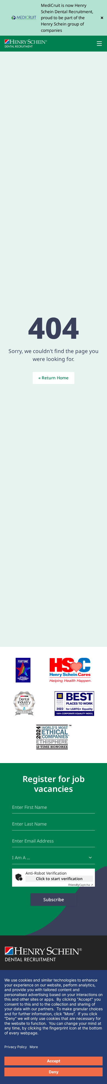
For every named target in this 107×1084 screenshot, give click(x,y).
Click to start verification (59, 878)
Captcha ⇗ (80, 885)
